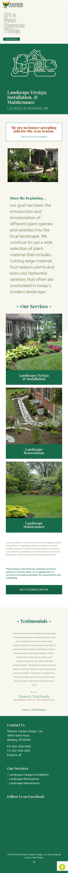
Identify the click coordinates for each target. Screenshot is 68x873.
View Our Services (11, 39)
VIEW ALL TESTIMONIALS (34, 710)
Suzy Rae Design (35, 857)
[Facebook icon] (34, 862)
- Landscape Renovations (23, 779)
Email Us (12, 755)
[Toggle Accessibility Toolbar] (62, 867)
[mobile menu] (63, 4)
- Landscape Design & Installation (28, 774)
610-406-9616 (21, 746)
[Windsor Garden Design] (12, 5)
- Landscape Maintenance (23, 783)
